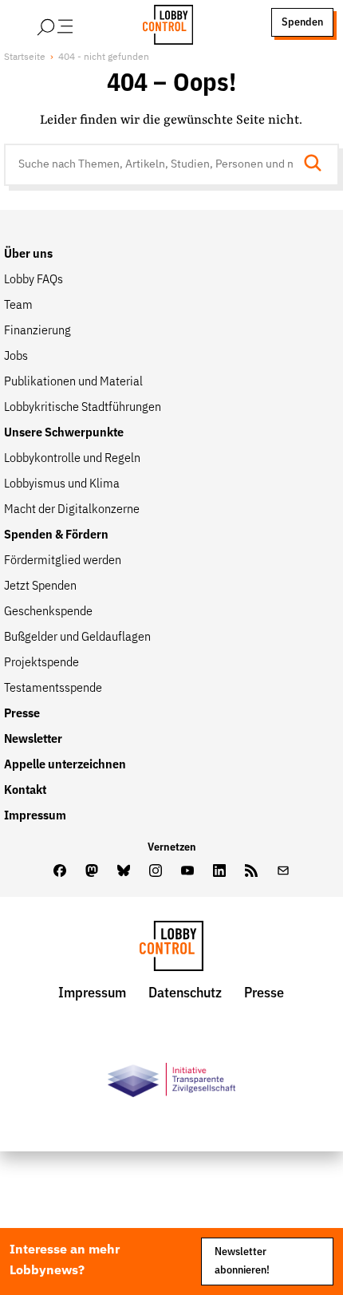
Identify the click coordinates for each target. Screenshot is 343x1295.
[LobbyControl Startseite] (163, 22)
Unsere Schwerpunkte (64, 433)
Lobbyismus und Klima (62, 484)
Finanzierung (37, 331)
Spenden (302, 22)
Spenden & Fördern (56, 535)
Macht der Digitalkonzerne (72, 509)
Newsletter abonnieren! (242, 1261)
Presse (22, 714)
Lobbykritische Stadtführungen (82, 407)
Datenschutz (185, 993)
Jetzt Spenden (40, 586)
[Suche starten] (317, 165)
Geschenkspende (48, 612)
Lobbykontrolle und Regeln (72, 458)
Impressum (35, 816)
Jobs (16, 356)
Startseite (24, 57)
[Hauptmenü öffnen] (76, 22)
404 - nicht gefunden (103, 57)
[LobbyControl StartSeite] (171, 950)
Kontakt (25, 790)
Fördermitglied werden (62, 561)
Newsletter (33, 739)
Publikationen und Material (73, 382)
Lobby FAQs (33, 280)
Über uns (28, 254)
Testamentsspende (53, 688)
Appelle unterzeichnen (65, 765)
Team (18, 305)
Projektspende (41, 663)
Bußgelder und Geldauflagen (77, 637)
